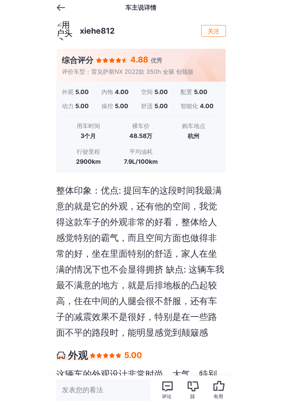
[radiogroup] (112, 60)
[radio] (99, 60)
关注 (213, 31)
